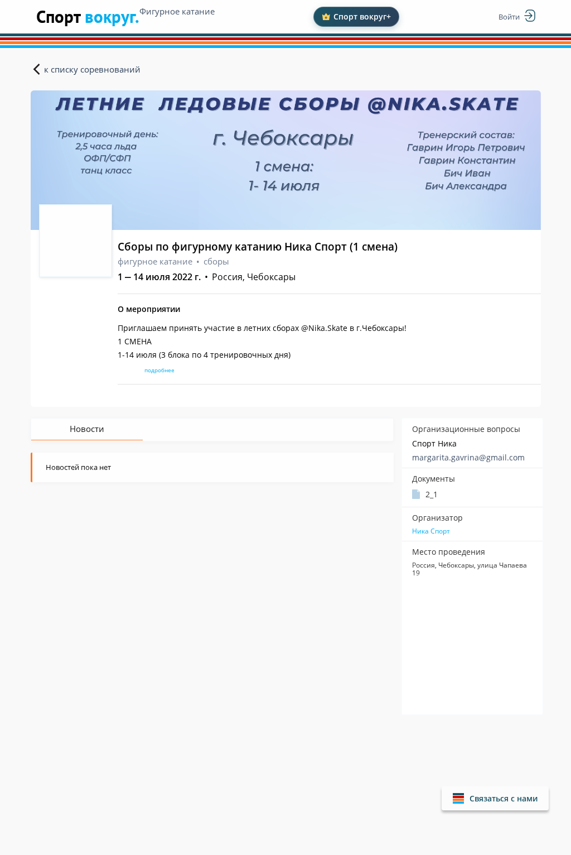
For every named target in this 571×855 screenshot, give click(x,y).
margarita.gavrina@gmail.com (468, 457)
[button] (495, 798)
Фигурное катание (177, 11)
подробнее (159, 370)
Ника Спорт (431, 531)
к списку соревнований (92, 69)
